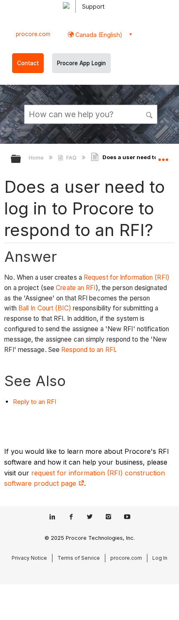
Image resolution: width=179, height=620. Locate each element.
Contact (28, 63)
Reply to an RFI (34, 402)
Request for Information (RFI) (126, 277)
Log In (159, 558)
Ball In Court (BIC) (44, 308)
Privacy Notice (29, 558)
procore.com (33, 34)
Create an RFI (75, 288)
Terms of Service (78, 558)
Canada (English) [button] (98, 34)
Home (37, 157)
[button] (150, 114)
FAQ (71, 157)
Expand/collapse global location (163, 156)
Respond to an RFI (88, 350)
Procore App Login (81, 63)
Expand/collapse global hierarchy (21, 159)
